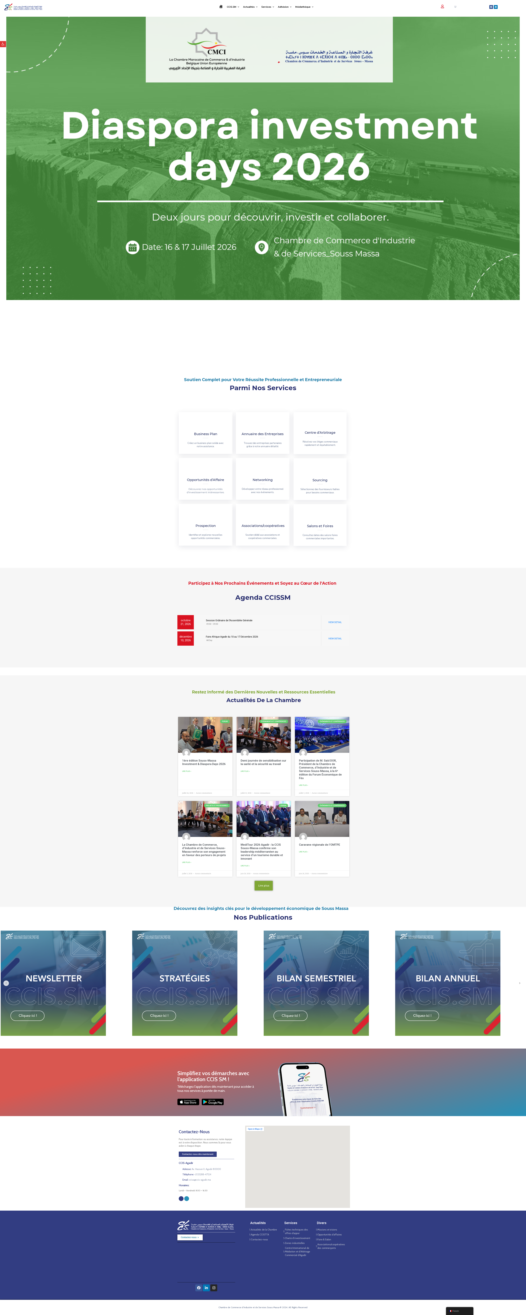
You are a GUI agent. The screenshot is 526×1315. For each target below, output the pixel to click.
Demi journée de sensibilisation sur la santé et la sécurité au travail (263, 762)
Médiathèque (303, 7)
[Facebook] (491, 7)
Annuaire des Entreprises (263, 434)
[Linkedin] (496, 7)
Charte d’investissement (297, 1238)
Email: (196, 1179)
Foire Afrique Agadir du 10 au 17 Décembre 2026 (231, 636)
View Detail (335, 622)
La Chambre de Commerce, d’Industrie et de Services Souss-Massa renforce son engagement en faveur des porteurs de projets (204, 850)
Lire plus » (186, 771)
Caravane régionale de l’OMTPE (319, 844)
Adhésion (283, 7)
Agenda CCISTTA (260, 1234)
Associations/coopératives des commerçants (331, 1246)
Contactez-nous (259, 1239)
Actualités (249, 7)
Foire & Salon (324, 1239)
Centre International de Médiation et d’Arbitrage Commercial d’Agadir (297, 1252)
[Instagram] (186, 1198)
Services (266, 7)
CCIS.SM (231, 7)
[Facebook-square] (181, 1198)
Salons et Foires (320, 526)
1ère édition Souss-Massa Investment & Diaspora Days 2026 (204, 762)
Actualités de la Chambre (264, 1229)
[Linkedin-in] (206, 1287)
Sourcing (320, 480)
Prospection (205, 526)
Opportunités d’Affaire (205, 480)
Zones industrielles (295, 1243)
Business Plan (205, 434)
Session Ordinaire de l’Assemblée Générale (228, 620)
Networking (263, 480)
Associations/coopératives (263, 526)
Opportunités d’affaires (329, 1234)
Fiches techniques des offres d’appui (296, 1231)
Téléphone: (196, 1174)
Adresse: (201, 1169)
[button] (3, 44)
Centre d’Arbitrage (320, 433)
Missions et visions (327, 1229)
